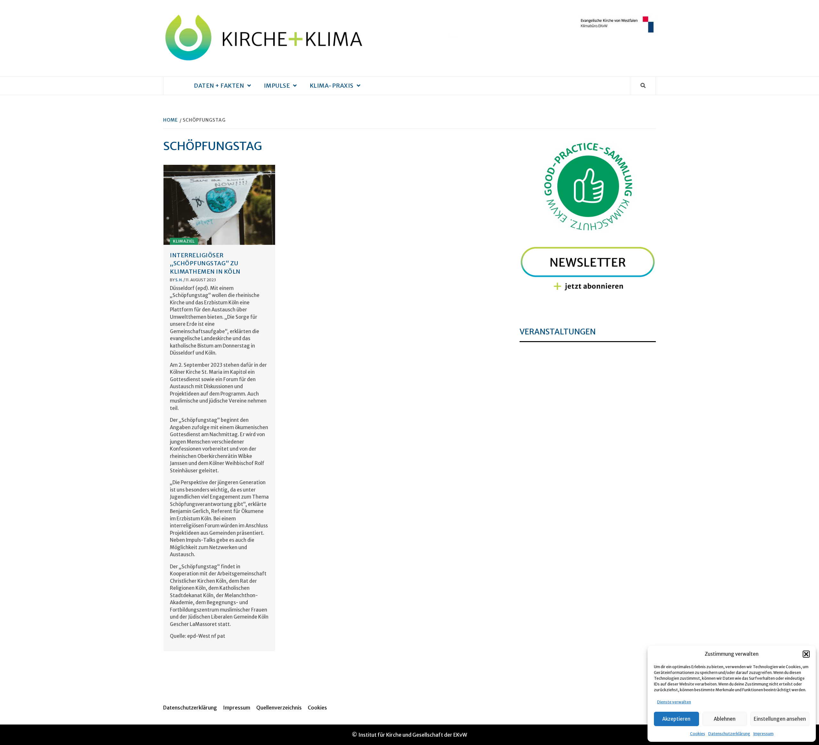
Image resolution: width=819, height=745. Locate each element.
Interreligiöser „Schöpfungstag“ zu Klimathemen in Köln (205, 263)
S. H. (179, 279)
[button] (806, 654)
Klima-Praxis (332, 85)
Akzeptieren (676, 719)
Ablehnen (725, 719)
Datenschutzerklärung (729, 733)
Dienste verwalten (674, 702)
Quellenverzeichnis (279, 707)
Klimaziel (184, 241)
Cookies (697, 733)
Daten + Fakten (219, 85)
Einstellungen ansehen (780, 719)
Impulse (277, 85)
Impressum (763, 733)
